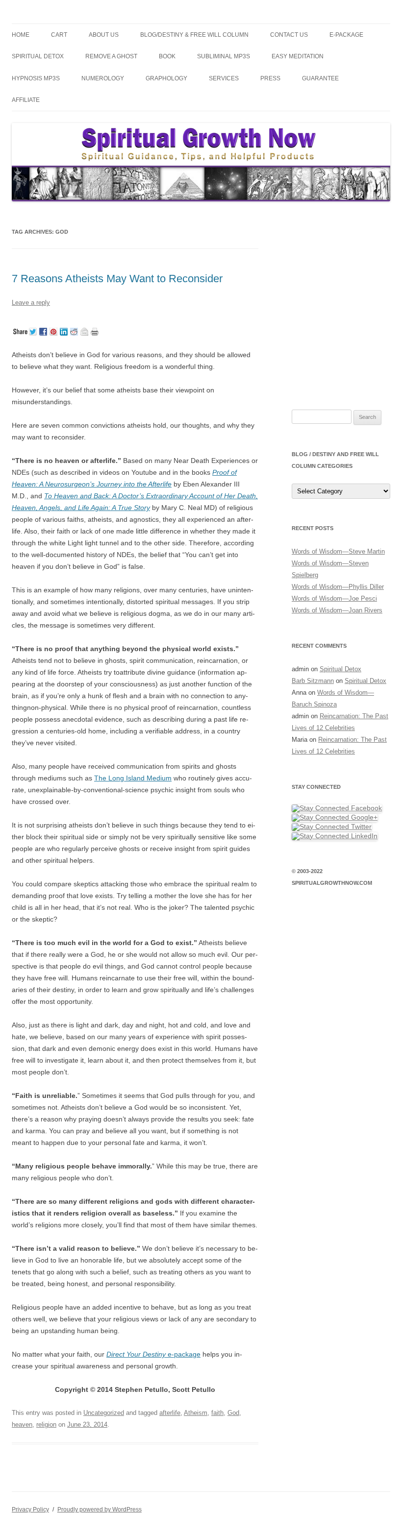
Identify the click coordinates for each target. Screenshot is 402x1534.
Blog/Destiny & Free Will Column (194, 34)
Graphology (166, 78)
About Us (104, 34)
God (233, 1412)
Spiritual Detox (38, 56)
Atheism (195, 1412)
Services (224, 78)
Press (270, 78)
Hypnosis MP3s (36, 78)
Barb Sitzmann (313, 680)
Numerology (102, 78)
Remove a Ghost (111, 56)
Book (167, 56)
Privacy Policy (30, 1509)
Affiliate (26, 100)
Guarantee (320, 78)
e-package (153, 1354)
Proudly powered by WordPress (99, 1509)
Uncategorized (103, 1412)
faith (217, 1412)
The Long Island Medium (133, 778)
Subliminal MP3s (223, 56)
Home (20, 34)
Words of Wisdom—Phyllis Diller (338, 586)
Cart (59, 34)
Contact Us (289, 34)
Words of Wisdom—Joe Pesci (334, 598)
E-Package (346, 34)
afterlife (169, 1412)
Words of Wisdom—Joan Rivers (337, 610)
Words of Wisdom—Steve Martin (338, 551)
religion (46, 1424)
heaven (22, 1424)
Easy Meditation (298, 56)
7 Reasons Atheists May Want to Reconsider (117, 278)
